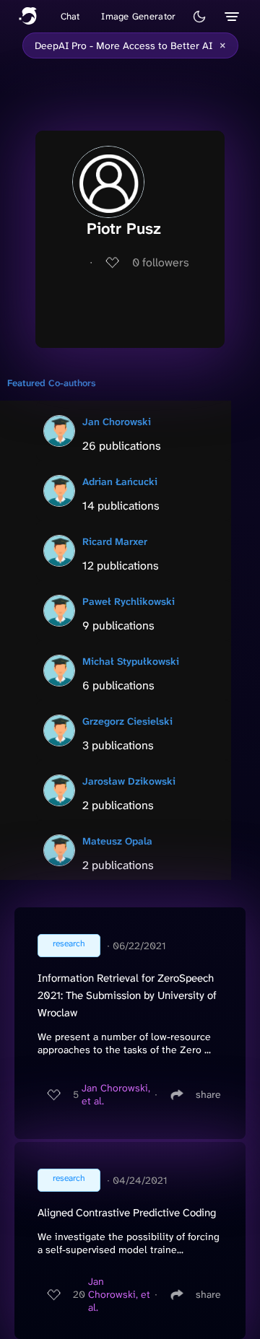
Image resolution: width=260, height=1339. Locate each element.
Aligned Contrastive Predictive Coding (127, 1212)
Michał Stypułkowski (130, 661)
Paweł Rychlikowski (128, 601)
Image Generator (138, 16)
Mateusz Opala (117, 840)
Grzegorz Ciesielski (127, 721)
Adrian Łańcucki (119, 481)
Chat (70, 16)
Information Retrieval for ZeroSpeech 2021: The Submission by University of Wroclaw (127, 995)
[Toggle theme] (199, 16)
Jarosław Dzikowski (129, 781)
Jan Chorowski (116, 421)
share (208, 1094)
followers (160, 262)
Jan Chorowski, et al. (116, 1094)
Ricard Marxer (114, 541)
